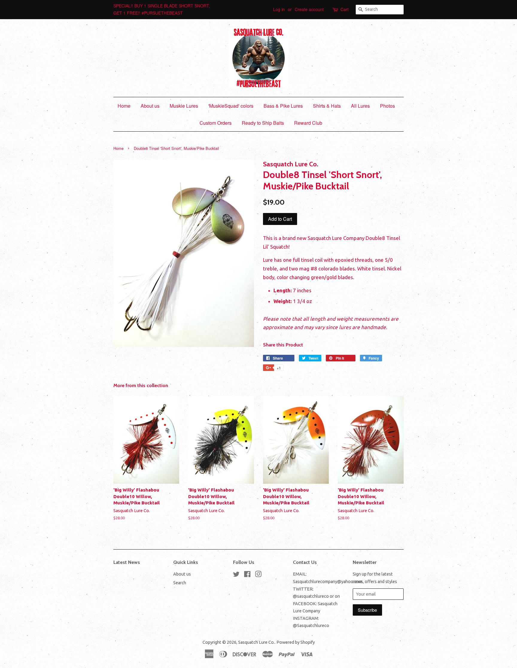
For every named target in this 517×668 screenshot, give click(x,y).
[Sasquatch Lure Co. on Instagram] (258, 575)
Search (179, 582)
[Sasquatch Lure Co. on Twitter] (236, 575)
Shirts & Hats (327, 105)
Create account (309, 9)
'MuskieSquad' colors (230, 105)
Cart (344, 9)
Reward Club (308, 122)
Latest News (126, 562)
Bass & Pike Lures (283, 105)
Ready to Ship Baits (263, 122)
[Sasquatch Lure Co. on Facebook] (247, 575)
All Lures (360, 105)
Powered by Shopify (295, 642)
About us (150, 105)
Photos (387, 105)
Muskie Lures (184, 105)
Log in (279, 9)
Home (124, 105)
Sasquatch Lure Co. (256, 642)
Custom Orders (216, 122)
